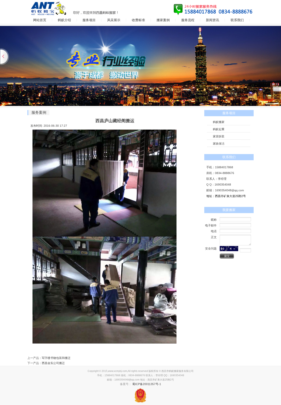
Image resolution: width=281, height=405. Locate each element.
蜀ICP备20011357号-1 (146, 384)
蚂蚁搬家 (218, 122)
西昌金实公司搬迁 (53, 363)
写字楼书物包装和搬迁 (56, 358)
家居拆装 (218, 136)
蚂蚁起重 (218, 129)
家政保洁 (218, 143)
